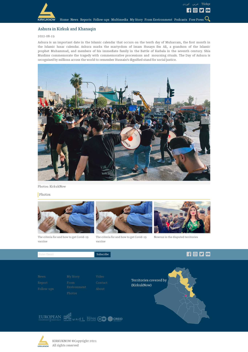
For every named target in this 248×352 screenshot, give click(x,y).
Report (43, 282)
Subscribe (103, 254)
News (42, 276)
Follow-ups (46, 289)
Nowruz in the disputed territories (176, 237)
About (100, 289)
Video (100, 276)
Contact (101, 282)
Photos (72, 293)
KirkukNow (58, 186)
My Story (73, 276)
